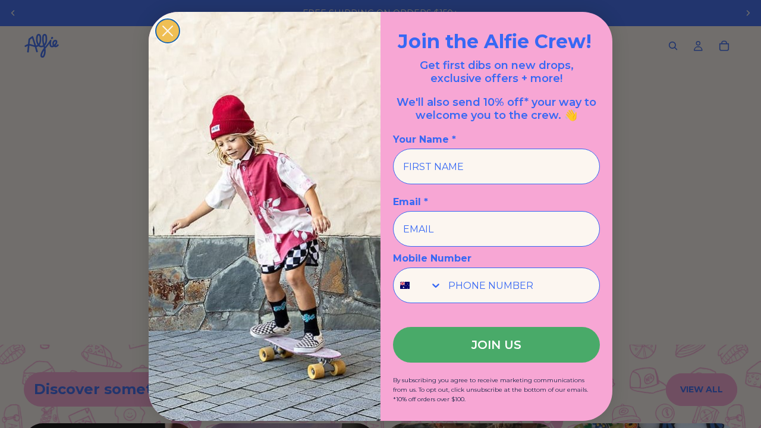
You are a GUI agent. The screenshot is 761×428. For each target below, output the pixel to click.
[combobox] (418, 285)
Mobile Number (432, 258)
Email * (410, 201)
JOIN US (496, 345)
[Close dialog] (168, 31)
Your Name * (424, 139)
